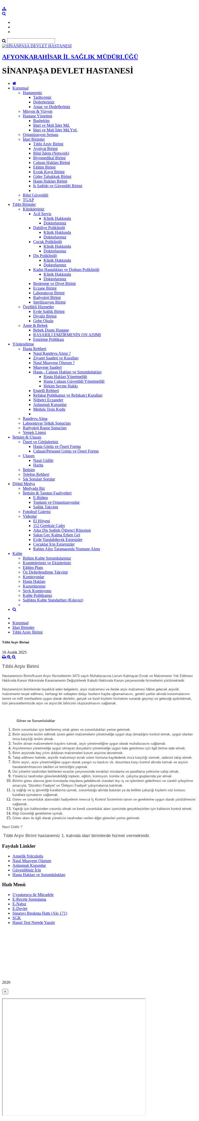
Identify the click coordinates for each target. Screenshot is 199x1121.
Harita (38, 465)
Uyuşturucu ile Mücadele (33, 894)
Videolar (30, 516)
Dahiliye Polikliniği (49, 227)
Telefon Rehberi (36, 474)
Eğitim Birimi (44, 167)
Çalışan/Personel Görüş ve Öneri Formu (66, 451)
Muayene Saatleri (47, 367)
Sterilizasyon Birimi (49, 302)
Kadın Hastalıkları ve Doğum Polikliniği (66, 269)
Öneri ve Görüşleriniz (40, 442)
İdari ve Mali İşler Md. (51, 125)
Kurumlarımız (34, 586)
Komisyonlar (33, 577)
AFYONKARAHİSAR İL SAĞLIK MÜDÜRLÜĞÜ (70, 57)
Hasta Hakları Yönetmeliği (65, 376)
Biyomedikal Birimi (49, 158)
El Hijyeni (41, 521)
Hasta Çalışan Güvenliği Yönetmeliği (74, 381)
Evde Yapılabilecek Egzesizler (57, 539)
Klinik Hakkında (57, 218)
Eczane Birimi (44, 288)
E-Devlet (19, 908)
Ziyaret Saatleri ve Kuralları (56, 358)
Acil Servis (42, 214)
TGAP (28, 200)
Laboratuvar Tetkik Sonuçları (47, 423)
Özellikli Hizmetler (38, 307)
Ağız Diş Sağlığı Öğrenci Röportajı (62, 530)
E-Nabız (19, 904)
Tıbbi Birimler (24, 204)
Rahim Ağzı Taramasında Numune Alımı (66, 549)
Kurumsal (20, 88)
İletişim (29, 470)
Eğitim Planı (33, 567)
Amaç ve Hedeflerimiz (51, 106)
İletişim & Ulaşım (26, 437)
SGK (16, 918)
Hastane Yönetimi (37, 116)
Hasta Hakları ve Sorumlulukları (38, 874)
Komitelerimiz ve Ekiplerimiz (47, 563)
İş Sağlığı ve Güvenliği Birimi (57, 186)
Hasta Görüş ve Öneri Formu (57, 446)
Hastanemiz (32, 93)
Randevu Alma (35, 418)
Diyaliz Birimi (44, 316)
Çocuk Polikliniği (47, 241)
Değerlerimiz (43, 102)
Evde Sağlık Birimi (49, 311)
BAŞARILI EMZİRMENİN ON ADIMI (67, 335)
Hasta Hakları (34, 581)
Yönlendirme (23, 344)
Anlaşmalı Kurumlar (50, 404)
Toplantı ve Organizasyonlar (56, 502)
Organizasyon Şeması (40, 134)
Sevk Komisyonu (37, 591)
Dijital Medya (23, 483)
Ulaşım (28, 456)
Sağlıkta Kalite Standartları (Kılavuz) (53, 600)
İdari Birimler (34, 139)
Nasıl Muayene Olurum (31, 861)
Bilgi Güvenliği (35, 195)
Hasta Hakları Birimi (50, 181)
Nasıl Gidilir (43, 460)
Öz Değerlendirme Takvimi (45, 572)
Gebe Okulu (43, 321)
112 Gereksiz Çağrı (49, 525)
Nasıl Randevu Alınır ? (52, 353)
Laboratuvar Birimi (49, 293)
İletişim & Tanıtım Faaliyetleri (47, 493)
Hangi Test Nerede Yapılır (33, 922)
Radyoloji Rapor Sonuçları (45, 428)
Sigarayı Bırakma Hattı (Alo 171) (39, 913)
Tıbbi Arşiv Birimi (48, 144)
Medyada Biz (34, 488)
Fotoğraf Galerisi (37, 511)
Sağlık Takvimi (45, 507)
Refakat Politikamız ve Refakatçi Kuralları (67, 395)
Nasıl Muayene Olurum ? (54, 362)
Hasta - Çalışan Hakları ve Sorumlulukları (67, 372)
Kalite (17, 553)
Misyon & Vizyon (37, 111)
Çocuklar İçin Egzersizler (54, 544)
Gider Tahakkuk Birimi (52, 176)
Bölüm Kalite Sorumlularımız (47, 558)
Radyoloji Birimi (47, 297)
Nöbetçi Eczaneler (48, 400)
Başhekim (41, 120)
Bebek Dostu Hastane (51, 330)
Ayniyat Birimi (45, 148)
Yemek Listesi (34, 432)
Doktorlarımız (55, 223)
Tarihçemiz (42, 97)
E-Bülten (40, 497)
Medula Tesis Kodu (49, 409)
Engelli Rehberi (46, 390)
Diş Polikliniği (45, 255)
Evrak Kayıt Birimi (49, 172)
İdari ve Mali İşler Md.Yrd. (55, 130)
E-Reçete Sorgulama (29, 899)
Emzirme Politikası (48, 339)
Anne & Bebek (35, 325)
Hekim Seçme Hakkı (61, 386)
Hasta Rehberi (34, 349)
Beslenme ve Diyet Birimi (54, 283)
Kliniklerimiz (33, 209)
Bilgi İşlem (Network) (51, 153)
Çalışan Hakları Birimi (51, 162)
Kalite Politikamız (37, 595)
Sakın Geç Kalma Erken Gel (56, 535)
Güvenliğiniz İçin (26, 870)
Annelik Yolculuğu (27, 856)
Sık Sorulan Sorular (39, 479)
